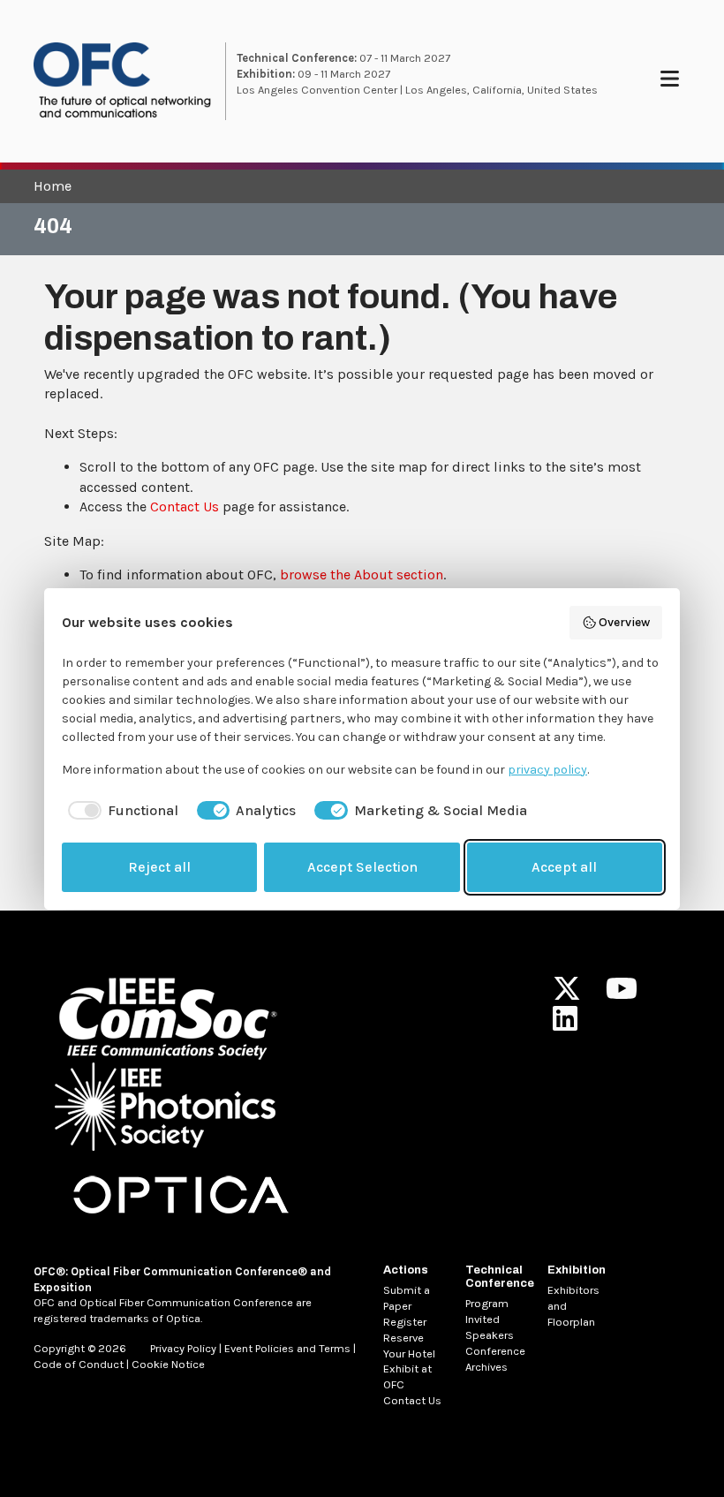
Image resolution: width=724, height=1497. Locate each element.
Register (404, 1321)
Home (53, 186)
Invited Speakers (489, 1327)
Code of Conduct (79, 1364)
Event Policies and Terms (287, 1348)
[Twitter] (567, 994)
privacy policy (547, 769)
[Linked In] (565, 1024)
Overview (624, 622)
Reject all (159, 866)
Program (487, 1303)
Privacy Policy (183, 1348)
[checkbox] (120, 810)
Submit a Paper (406, 1297)
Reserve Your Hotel (409, 1345)
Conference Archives (495, 1358)
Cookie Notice (168, 1364)
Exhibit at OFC (407, 1376)
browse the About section (361, 574)
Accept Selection (362, 866)
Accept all (564, 866)
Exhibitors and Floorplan (573, 1305)
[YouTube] (621, 994)
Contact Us (184, 506)
